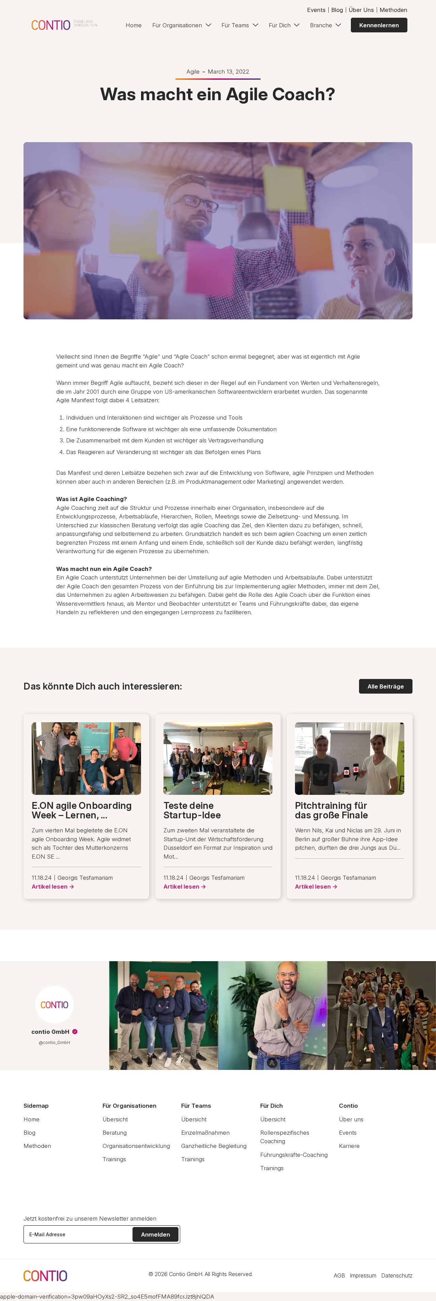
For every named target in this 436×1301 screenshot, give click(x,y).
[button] (181, 25)
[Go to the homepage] (45, 1275)
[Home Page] (64, 25)
